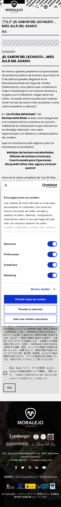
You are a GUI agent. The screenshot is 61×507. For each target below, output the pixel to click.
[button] (27, 486)
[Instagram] (29, 467)
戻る (4, 31)
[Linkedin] (36, 467)
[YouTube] (44, 467)
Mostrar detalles (40, 289)
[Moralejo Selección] (30, 417)
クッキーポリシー (48, 476)
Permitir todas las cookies (30, 299)
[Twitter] (22, 467)
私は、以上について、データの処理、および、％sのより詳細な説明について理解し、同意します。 (33, 373)
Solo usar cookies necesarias (30, 319)
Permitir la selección (30, 309)
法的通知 (8, 476)
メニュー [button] (55, 6)
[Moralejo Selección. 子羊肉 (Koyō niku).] (14, 6)
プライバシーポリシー (26, 476)
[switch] (52, 254)
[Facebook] (16, 467)
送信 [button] (9, 387)
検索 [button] (37, 6)
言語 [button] (45, 6)
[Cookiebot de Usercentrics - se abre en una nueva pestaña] (43, 185)
